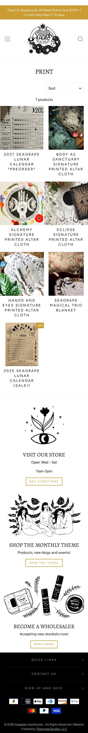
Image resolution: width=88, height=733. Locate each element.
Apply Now (44, 644)
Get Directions (44, 481)
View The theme (44, 562)
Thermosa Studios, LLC (51, 729)
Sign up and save (44, 688)
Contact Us (44, 673)
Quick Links (44, 659)
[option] (44, 12)
